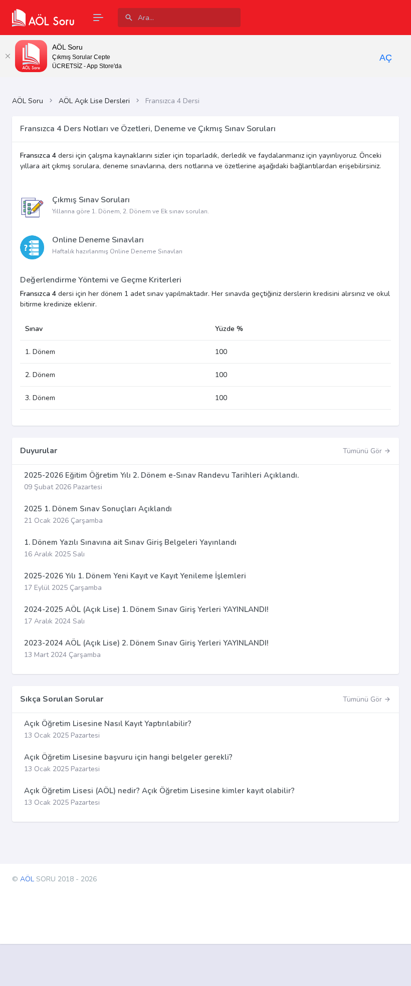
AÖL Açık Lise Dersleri (94, 101)
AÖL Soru (27, 101)
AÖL (27, 879)
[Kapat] (8, 56)
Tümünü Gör (363, 451)
